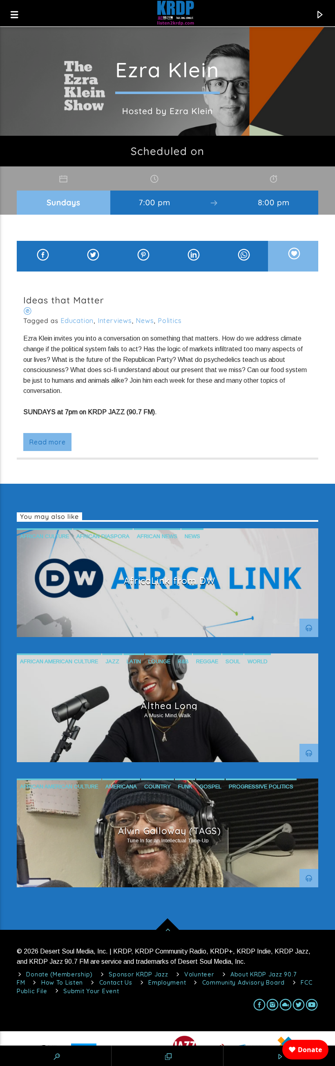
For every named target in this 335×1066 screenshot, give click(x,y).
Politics (169, 320)
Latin (134, 661)
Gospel (210, 786)
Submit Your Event (91, 991)
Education (77, 320)
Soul (233, 661)
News (145, 320)
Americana (121, 786)
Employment (167, 982)
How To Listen (62, 982)
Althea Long (169, 705)
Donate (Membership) (59, 974)
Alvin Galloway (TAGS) (169, 831)
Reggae (207, 661)
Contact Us (115, 982)
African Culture (44, 536)
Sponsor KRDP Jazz (138, 974)
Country (157, 786)
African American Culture (59, 661)
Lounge (159, 661)
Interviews (115, 320)
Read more (47, 442)
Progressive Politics (261, 786)
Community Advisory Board (243, 982)
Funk (185, 786)
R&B (183, 661)
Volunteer (199, 974)
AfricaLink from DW (170, 580)
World (258, 661)
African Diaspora (103, 536)
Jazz (112, 661)
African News (157, 536)
